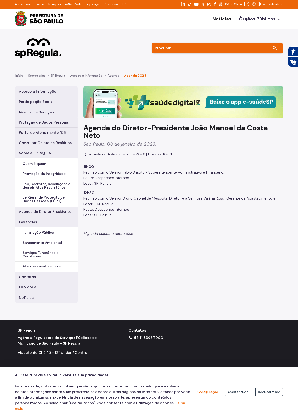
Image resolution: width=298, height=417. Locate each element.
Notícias (26, 297)
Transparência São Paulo (65, 4)
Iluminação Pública (38, 232)
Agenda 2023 (135, 75)
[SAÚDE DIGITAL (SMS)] (183, 101)
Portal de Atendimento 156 (42, 132)
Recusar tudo (269, 392)
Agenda (113, 75)
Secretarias (37, 75)
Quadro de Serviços (36, 112)
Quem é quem (34, 163)
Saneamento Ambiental (42, 242)
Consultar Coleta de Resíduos (45, 142)
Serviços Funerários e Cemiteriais (40, 254)
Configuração (207, 392)
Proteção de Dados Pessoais (44, 122)
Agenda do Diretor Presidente (45, 211)
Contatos (27, 276)
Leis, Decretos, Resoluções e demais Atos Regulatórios (46, 186)
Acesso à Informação (86, 75)
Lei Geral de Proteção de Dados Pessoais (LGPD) (44, 199)
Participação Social (36, 101)
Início (19, 75)
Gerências (28, 222)
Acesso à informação (29, 4)
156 (124, 4)
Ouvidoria (111, 4)
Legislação (93, 4)
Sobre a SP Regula (35, 153)
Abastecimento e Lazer (42, 266)
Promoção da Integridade (44, 173)
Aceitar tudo (238, 392)
